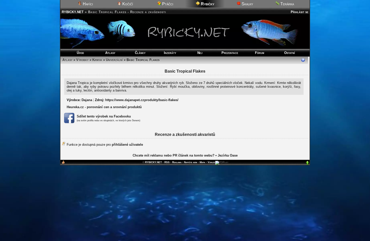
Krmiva (97, 60)
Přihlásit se (299, 12)
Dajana (87, 100)
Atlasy (110, 53)
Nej (199, 53)
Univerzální (114, 60)
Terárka (286, 4)
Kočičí (127, 4)
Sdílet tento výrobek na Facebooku (104, 116)
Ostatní (289, 53)
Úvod (80, 53)
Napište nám (190, 162)
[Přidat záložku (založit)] (63, 163)
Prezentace (229, 53)
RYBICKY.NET (73, 12)
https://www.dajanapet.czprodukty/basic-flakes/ (141, 100)
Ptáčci (167, 4)
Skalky (247, 4)
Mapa (202, 162)
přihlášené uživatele (127, 144)
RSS (167, 162)
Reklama (176, 162)
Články (140, 53)
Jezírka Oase (228, 155)
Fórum (259, 53)
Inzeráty (170, 53)
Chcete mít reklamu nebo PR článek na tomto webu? (173, 155)
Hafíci (87, 4)
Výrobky (82, 60)
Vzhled (211, 162)
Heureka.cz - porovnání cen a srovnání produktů (104, 107)
